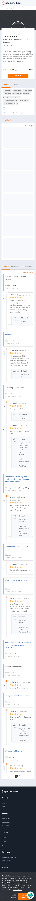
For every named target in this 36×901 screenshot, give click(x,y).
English (5, 48)
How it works (6, 818)
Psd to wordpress (24, 100)
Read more (19, 61)
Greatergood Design (24, 488)
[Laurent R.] (8, 393)
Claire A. (14, 285)
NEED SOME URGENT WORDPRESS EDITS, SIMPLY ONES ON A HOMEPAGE (18, 645)
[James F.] (7, 654)
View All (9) (29, 126)
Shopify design (17, 90)
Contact (18, 76)
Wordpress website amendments (17, 696)
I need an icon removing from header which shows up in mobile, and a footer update (18, 479)
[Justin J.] (7, 589)
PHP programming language (11, 100)
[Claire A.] (7, 285)
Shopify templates (17, 93)
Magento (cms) (7, 93)
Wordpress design (27, 90)
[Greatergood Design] (11, 488)
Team (3, 807)
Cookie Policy (17, 890)
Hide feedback (28, 272)
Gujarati (9, 48)
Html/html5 (26, 93)
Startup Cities (6, 861)
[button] (32, 3)
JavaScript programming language (12, 97)
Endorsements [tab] (26, 266)
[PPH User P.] (6, 340)
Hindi (15, 48)
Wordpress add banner (14, 751)
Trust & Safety (6, 822)
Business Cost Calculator (9, 857)
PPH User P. (13, 340)
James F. (14, 654)
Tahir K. (12, 757)
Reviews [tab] (5, 266)
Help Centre (5, 826)
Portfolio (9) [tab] (7, 120)
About (4, 803)
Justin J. (14, 589)
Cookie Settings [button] (13, 896)
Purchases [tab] (15, 266)
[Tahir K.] (6, 757)
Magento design (8, 90)
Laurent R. (15, 393)
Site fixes (8, 334)
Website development (9, 103)
